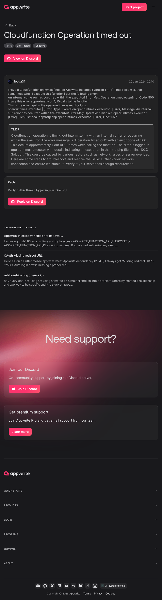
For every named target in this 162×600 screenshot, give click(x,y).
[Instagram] (95, 586)
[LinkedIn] (59, 586)
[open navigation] (153, 7)
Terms (87, 593)
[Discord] (38, 586)
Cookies (110, 593)
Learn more (20, 432)
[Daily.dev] (73, 586)
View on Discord (25, 58)
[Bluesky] (80, 586)
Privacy (98, 593)
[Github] (45, 586)
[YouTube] (66, 586)
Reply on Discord (29, 201)
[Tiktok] (87, 586)
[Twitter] (52, 586)
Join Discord (27, 389)
